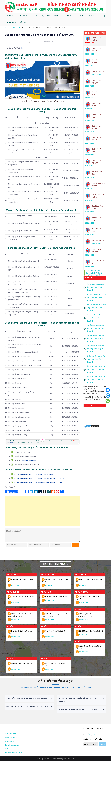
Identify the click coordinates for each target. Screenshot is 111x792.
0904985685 (89, 154)
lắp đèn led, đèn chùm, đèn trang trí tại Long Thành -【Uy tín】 (96, 369)
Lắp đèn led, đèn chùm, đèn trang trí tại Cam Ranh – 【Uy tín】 (96, 318)
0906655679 (89, 266)
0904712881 (89, 177)
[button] (5, 729)
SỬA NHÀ (16, 28)
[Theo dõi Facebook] (85, 734)
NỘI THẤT (45, 16)
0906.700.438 (10, 442)
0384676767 (49, 600)
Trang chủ (8, 28)
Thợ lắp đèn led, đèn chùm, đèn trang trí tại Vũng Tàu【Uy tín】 (96, 328)
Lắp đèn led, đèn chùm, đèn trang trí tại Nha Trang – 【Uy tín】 (96, 307)
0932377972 (96, 74)
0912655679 (89, 255)
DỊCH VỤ (33, 16)
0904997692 (89, 86)
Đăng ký (102, 744)
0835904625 (89, 166)
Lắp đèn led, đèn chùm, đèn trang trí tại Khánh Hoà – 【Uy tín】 (96, 297)
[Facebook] (108, 390)
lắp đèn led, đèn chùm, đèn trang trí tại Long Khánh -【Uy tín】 (96, 379)
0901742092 (89, 143)
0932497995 (89, 200)
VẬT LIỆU (70, 16)
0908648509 (89, 223)
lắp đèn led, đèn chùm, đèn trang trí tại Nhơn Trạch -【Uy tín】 (96, 359)
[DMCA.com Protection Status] (91, 426)
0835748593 (89, 234)
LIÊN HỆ (23, 22)
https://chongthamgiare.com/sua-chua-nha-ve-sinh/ (33, 474)
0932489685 (89, 65)
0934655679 (89, 54)
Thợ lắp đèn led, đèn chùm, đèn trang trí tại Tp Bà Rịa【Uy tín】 (96, 338)
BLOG (101, 16)
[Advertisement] (42, 512)
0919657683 (15, 602)
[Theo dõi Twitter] (90, 734)
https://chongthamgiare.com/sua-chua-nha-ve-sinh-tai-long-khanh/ (39, 482)
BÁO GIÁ (92, 16)
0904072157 (89, 109)
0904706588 (89, 211)
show (22, 48)
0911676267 (83, 602)
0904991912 (89, 120)
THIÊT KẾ (82, 16)
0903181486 (89, 189)
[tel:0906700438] (107, 401)
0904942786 (89, 97)
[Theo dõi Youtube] (94, 734)
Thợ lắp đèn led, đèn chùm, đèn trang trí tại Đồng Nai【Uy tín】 (96, 348)
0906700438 (96, 243)
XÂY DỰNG (58, 16)
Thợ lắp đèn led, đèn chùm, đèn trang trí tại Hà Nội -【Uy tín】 (96, 287)
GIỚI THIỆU (23, 16)
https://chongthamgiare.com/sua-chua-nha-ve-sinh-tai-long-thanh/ (39, 478)
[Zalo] (108, 395)
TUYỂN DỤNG (11, 22)
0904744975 (89, 131)
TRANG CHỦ (10, 16)
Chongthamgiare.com (29, 460)
